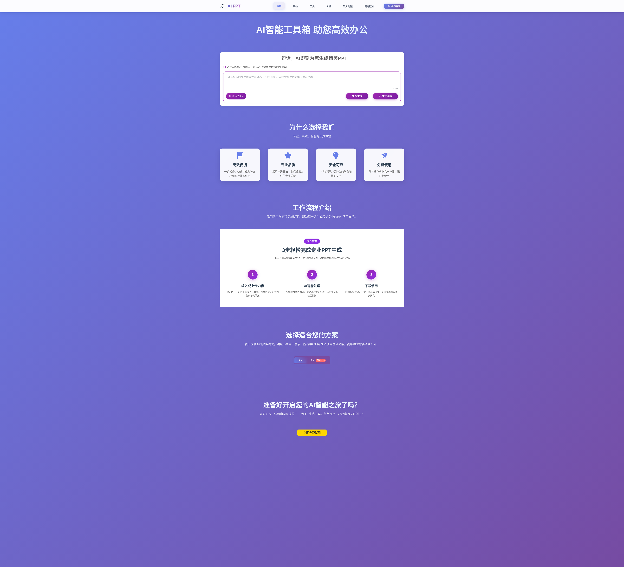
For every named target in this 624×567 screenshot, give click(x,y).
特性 (295, 6)
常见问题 (348, 6)
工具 (312, 6)
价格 (328, 6)
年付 (317, 360)
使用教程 (369, 6)
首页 (279, 6)
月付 (300, 360)
